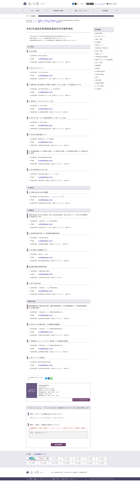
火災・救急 (99, 62)
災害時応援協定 (100, 71)
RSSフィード (73, 479)
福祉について (100, 54)
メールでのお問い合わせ (82, 400)
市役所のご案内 (113, 4)
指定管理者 (53, 20)
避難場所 (98, 65)
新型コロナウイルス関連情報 (104, 59)
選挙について (100, 45)
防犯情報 (98, 80)
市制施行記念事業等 (101, 57)
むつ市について (100, 36)
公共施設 (98, 89)
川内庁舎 (67, 472)
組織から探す (56, 479)
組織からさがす (42, 22)
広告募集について (40, 454)
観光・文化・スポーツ (81, 11)
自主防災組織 (100, 74)
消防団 (98, 68)
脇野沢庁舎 (83, 472)
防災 (97, 77)
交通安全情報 (100, 83)
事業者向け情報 (58, 11)
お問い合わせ (64, 479)
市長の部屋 (99, 33)
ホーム (35, 20)
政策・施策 (99, 39)
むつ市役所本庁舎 (57, 472)
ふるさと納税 (100, 86)
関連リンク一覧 (38, 479)
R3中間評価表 (45, 59)
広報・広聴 (99, 51)
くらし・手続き (35, 11)
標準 (88, 4)
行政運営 (46, 20)
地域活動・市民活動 (101, 48)
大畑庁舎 (75, 472)
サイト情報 (29, 479)
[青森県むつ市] (34, 3)
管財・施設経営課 (56, 22)
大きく (91, 4)
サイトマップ (47, 479)
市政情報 (105, 11)
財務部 (49, 22)
